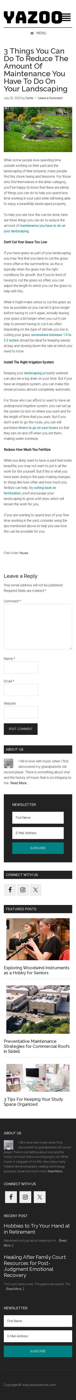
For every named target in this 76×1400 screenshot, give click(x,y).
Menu (41, 33)
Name (9, 659)
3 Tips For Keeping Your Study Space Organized (33, 1102)
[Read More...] (15, 1289)
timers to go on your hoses (38, 428)
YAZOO (38, 17)
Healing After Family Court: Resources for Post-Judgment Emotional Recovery (35, 1266)
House (24, 553)
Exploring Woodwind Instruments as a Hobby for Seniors (36, 970)
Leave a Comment (50, 98)
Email (9, 681)
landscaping (33, 373)
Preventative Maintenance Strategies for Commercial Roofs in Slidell (37, 1046)
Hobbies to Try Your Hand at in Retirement (37, 1229)
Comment (12, 601)
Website (10, 703)
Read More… (19, 783)
